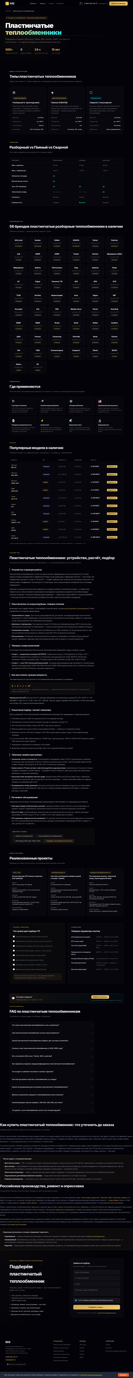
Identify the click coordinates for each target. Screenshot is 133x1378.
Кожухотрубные (58, 1351)
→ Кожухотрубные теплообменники (49, 836)
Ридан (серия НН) (92, 1198)
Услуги (42, 3)
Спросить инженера (100, 997)
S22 (10, 3)
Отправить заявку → (97, 1307)
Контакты (60, 3)
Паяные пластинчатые (60, 1348)
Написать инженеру (118, 3)
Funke (28, 1203)
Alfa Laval (83, 1344)
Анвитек (124, 1198)
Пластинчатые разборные (62, 1344)
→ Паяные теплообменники (23, 836)
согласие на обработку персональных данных (97, 1300)
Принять (123, 1375)
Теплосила (116, 1198)
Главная (8, 11)
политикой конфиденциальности (107, 1313)
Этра (83, 1198)
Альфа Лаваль (114, 1200)
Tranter (82, 1351)
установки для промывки (17, 1224)
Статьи (51, 3)
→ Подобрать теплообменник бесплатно (58, 841)
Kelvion (34, 1203)
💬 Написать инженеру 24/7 (16, 1364)
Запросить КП (112, 466)
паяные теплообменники (95, 1236)
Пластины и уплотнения (61, 1354)
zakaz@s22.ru (103, 3)
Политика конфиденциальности (116, 1351)
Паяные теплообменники (21, 666)
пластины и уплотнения (65, 1210)
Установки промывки (60, 1357)
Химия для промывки (60, 1360)
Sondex (22, 1203)
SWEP (81, 1357)
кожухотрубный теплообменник (76, 608)
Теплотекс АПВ (106, 1198)
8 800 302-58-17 (90, 3)
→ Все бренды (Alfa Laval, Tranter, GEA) (27, 841)
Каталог (33, 3)
